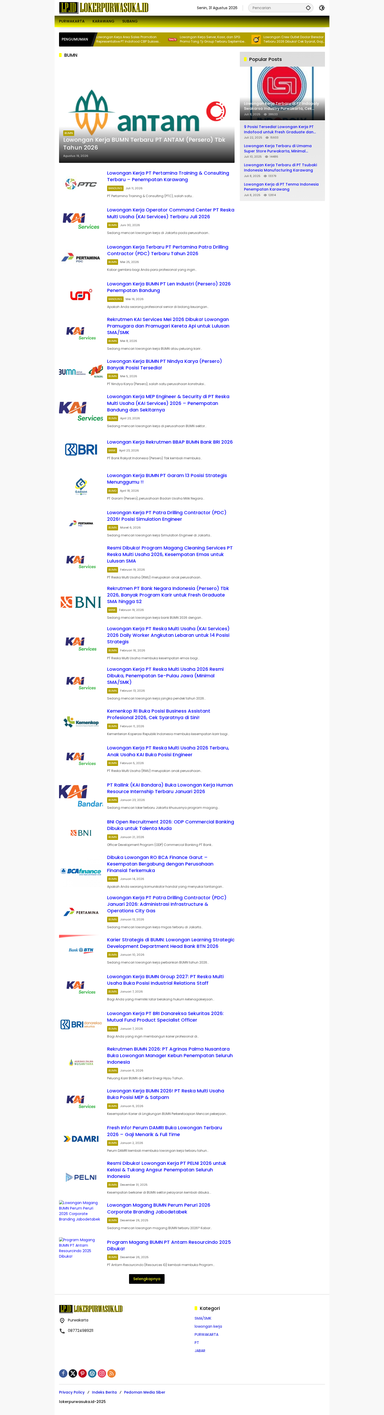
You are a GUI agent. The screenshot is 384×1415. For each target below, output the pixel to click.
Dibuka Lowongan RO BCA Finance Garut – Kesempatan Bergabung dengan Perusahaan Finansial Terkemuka (160, 864)
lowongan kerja (208, 1326)
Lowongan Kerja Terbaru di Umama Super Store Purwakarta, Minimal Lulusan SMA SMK (278, 149)
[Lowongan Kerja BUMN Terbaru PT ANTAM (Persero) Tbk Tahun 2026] (147, 112)
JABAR (200, 1350)
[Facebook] (63, 1373)
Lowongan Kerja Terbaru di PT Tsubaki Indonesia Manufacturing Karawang (280, 168)
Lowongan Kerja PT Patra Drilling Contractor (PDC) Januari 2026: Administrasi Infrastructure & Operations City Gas (166, 904)
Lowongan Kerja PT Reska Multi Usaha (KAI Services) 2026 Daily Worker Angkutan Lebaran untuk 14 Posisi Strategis (168, 635)
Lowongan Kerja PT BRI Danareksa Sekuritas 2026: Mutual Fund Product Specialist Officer (165, 1016)
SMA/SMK (203, 1318)
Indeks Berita (104, 1392)
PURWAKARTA (206, 1334)
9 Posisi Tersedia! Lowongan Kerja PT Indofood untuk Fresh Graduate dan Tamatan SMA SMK (279, 129)
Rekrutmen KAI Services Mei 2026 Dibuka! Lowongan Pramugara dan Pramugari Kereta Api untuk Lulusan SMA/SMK (168, 326)
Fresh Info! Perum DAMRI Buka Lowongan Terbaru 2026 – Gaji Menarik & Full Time (164, 1130)
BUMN (69, 133)
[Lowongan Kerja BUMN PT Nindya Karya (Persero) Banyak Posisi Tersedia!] (81, 372)
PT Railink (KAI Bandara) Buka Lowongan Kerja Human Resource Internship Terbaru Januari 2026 (170, 788)
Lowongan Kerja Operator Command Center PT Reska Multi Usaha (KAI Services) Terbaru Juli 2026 (170, 213)
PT (197, 1342)
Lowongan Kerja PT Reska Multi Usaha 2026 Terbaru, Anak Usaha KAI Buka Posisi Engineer (168, 751)
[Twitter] (73, 1373)
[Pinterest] (82, 1373)
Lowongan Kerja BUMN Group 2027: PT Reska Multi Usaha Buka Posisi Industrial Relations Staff (165, 979)
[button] (308, 7)
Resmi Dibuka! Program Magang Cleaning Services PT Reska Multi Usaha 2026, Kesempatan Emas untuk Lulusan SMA (170, 554)
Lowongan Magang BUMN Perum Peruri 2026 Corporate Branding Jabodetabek (158, 1208)
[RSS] (111, 1373)
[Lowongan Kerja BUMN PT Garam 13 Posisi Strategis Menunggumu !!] (81, 486)
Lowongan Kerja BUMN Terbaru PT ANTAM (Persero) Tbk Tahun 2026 (144, 144)
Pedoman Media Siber (144, 1392)
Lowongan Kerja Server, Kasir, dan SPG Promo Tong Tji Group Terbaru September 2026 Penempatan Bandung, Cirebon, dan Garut (183, 39)
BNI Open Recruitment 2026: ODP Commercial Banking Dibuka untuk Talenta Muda (170, 825)
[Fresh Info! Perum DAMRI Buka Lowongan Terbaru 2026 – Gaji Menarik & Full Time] (81, 1139)
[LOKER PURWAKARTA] (103, 7)
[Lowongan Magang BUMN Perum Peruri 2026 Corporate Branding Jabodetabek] (81, 1216)
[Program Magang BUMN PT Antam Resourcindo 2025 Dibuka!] (81, 1253)
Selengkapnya (146, 1278)
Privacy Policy (72, 1392)
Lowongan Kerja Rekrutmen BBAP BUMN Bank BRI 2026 (170, 442)
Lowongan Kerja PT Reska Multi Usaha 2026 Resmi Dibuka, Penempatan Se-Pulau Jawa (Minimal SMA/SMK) (165, 675)
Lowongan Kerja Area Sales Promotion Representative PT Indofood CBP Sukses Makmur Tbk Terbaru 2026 (98, 39)
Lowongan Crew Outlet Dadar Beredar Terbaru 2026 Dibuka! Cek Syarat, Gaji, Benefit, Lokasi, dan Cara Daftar (265, 39)
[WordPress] (92, 1373)
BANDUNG (115, 188)
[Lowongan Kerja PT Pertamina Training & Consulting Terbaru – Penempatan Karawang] (81, 184)
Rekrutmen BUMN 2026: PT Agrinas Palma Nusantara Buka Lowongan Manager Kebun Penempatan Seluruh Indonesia (170, 1055)
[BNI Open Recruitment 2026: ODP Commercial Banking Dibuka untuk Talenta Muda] (81, 833)
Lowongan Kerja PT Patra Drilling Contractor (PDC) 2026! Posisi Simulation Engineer (166, 515)
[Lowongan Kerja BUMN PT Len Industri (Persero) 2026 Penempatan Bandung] (81, 295)
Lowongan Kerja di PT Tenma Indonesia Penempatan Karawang (281, 187)
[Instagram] (102, 1373)
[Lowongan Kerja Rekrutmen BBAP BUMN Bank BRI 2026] (81, 449)
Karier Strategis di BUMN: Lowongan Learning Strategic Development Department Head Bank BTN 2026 (171, 942)
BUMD (112, 491)
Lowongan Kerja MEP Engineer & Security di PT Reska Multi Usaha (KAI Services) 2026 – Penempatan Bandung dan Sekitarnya (168, 403)
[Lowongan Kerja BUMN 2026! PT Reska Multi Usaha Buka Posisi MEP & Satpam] (81, 1102)
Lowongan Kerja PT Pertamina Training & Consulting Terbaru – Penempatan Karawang (168, 176)
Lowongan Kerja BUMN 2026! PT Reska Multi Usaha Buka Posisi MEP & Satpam (165, 1094)
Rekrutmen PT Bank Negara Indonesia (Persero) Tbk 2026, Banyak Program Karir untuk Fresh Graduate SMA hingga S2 (168, 595)
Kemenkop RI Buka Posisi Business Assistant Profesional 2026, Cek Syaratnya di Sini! (158, 714)
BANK (112, 450)
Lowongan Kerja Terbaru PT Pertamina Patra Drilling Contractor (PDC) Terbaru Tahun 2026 (167, 250)
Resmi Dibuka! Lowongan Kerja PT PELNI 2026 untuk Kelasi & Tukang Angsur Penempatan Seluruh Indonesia (166, 1169)
